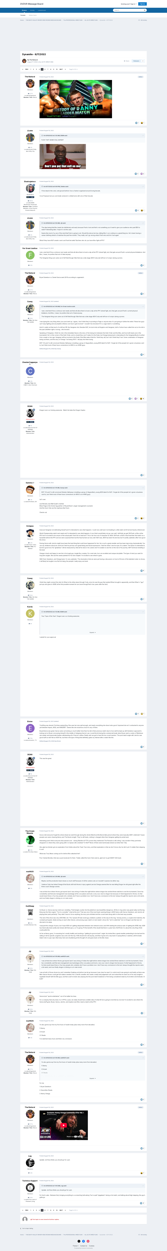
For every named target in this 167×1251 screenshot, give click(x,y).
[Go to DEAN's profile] (30, 413)
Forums (22, 15)
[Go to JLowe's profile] (30, 137)
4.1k (31, 147)
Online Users (33, 15)
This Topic (137, 10)
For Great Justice (30, 248)
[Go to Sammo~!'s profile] (30, 489)
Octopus (30, 526)
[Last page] (65, 69)
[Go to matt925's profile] (30, 878)
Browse (24, 10)
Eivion (29, 721)
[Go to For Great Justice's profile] (30, 255)
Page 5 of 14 (73, 69)
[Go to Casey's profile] (30, 308)
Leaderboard (42, 10)
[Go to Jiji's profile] (30, 958)
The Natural (33, 60)
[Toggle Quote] (42, 135)
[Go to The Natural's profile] (24, 61)
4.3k (30, 381)
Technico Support (29, 1181)
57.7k (31, 93)
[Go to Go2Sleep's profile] (30, 913)
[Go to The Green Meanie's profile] (30, 840)
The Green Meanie (29, 832)
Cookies (91, 1246)
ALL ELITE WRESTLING (46, 62)
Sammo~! (30, 483)
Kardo (30, 607)
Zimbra (62, 186)
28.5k (31, 201)
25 (31, 623)
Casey (30, 301)
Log (30, 1156)
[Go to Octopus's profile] (30, 532)
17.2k (30, 738)
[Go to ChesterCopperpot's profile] (30, 371)
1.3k (31, 499)
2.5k (30, 265)
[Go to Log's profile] (30, 1162)
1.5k (31, 888)
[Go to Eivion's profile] (30, 728)
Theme (75, 1246)
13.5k (31, 1197)
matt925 (30, 872)
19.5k (31, 968)
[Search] (145, 10)
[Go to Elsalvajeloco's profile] (30, 188)
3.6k (30, 850)
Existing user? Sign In (128, 4)
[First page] (22, 69)
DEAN (62, 135)
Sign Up (142, 4)
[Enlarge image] (76, 99)
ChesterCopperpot (29, 363)
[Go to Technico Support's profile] (30, 1187)
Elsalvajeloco (30, 181)
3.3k (30, 543)
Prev (26, 69)
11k (31, 425)
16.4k (31, 318)
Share (127, 61)
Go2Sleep (30, 906)
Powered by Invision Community (83, 1248)
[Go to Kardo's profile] (30, 613)
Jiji (61, 223)
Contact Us (83, 1246)
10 (56, 69)
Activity (32, 10)
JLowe (30, 131)
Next (61, 69)
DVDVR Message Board (31, 4)
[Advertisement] (55, 37)
